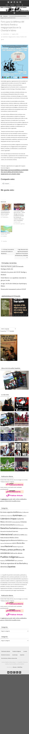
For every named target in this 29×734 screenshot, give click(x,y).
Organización (20, 545)
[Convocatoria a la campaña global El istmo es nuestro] (6, 205)
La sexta (21, 533)
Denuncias (21, 523)
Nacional (8, 545)
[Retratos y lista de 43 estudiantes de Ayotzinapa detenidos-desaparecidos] (22, 403)
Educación (3, 530)
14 (23, 313)
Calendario (5, 16)
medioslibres (6, 34)
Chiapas (13, 517)
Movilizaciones (7, 542)
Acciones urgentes (6, 511)
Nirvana (14, 665)
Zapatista (11, 565)
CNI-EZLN (8, 520)
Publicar (18, 5)
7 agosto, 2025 (14, 34)
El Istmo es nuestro (5, 232)
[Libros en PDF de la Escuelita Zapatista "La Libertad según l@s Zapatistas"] (7, 418)
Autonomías (9, 514)
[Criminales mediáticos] (22, 448)
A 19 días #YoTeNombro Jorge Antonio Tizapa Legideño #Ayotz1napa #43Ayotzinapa (6, 303)
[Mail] (20, 2)
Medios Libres (14, 536)
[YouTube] (8, 2)
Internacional (6, 533)
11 (18, 313)
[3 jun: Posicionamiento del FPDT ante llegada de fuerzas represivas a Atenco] (22, 433)
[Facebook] (14, 2)
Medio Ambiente (4, 536)
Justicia (15, 533)
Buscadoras (24, 514)
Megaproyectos (12, 36)
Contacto (12, 5)
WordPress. (19, 665)
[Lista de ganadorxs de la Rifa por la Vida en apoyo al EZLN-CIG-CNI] (7, 433)
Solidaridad (9, 559)
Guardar (5, 240)
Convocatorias (16, 520)
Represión (21, 556)
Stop (27, 312)
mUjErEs (14, 542)
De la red (16, 523)
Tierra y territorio (18, 559)
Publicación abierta (16, 552)
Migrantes (2, 541)
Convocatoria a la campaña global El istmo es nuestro (5, 211)
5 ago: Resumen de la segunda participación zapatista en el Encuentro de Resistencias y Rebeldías (21, 251)
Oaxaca (18, 36)
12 (20, 313)
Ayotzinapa (17, 514)
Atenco (5, 514)
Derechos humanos (9, 526)
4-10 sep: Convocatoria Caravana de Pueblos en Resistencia (7, 250)
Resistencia (2, 559)
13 (21, 313)
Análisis (16, 510)
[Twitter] (11, 2)
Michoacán (25, 539)
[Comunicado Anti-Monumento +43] (22, 418)
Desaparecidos (23, 527)
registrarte (4, 497)
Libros (25, 533)
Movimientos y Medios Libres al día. (9, 656)
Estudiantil (9, 530)
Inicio (7, 5)
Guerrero (15, 530)
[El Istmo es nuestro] (6, 228)
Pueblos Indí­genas (9, 555)
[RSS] (17, 2)
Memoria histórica (17, 539)
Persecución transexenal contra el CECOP (13, 288)
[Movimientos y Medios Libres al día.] (7, 403)
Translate (11, 329)
